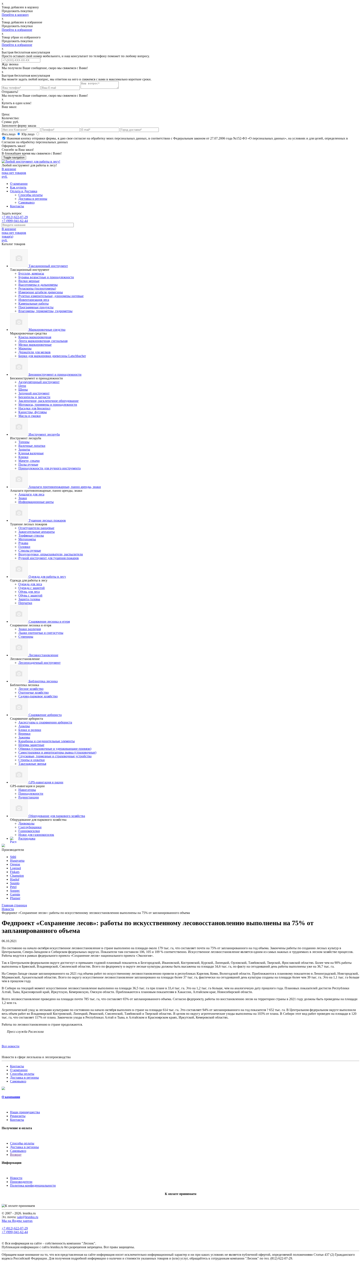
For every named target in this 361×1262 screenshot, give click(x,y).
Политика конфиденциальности (33, 1185)
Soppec (15, 890)
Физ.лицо (9, 134)
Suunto (14, 883)
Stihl (13, 857)
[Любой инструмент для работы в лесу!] (31, 161)
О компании (19, 183)
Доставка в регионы (32, 198)
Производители (21, 1181)
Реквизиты (17, 1116)
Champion (17, 875)
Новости (16, 1178)
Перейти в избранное (17, 30)
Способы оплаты (30, 195)
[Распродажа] (3, 846)
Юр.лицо (28, 134)
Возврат (16, 1154)
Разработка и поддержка (148, 1247)
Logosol (15, 868)
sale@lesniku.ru (27, 1217)
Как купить (18, 187)
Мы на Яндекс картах (17, 1221)
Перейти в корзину (15, 14)
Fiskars (14, 872)
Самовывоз (26, 202)
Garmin (15, 894)
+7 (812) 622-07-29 (15, 217)
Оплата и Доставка (23, 191)
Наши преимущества (25, 1112)
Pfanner (15, 898)
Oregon (15, 864)
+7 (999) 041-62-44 (15, 221)
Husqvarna (17, 860)
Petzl (13, 887)
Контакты (17, 206)
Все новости (10, 1046)
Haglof (14, 879)
